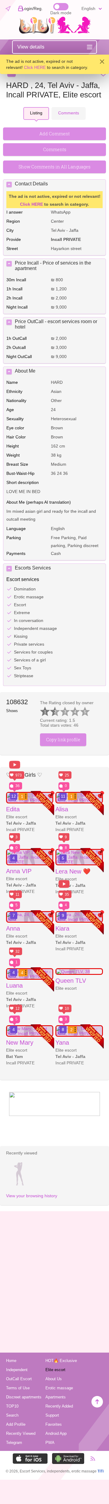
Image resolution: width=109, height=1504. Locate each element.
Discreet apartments (23, 1397)
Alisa (61, 809)
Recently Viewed (20, 1433)
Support (52, 1415)
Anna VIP (18, 871)
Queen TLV (70, 980)
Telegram (14, 1442)
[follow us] (54, 1114)
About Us (53, 1379)
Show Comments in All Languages (54, 167)
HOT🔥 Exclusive (61, 1360)
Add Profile (15, 1424)
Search (12, 1415)
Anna (13, 928)
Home (11, 1360)
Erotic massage (59, 1388)
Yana (62, 1042)
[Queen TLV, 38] (79, 971)
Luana (14, 985)
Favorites (53, 1424)
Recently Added (59, 1406)
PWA (49, 1442)
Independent (17, 1369)
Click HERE (35, 67)
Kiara (62, 928)
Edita (13, 809)
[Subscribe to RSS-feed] (90, 1458)
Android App (56, 1433)
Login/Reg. (32, 8)
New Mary (19, 1042)
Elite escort (55, 1369)
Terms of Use (18, 1388)
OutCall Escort (19, 1379)
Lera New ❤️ (73, 871)
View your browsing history (31, 1195)
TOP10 (12, 1406)
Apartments (55, 1397)
